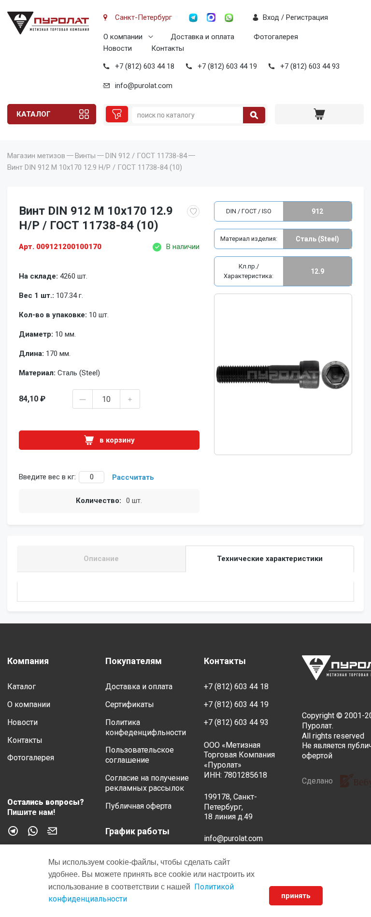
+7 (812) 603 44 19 (227, 66)
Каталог (33, 114)
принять (296, 895)
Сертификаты (129, 704)
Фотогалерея (276, 36)
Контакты (167, 48)
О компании (123, 36)
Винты (85, 155)
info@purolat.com (143, 85)
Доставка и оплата (202, 36)
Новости (117, 48)
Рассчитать (133, 477)
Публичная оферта (138, 806)
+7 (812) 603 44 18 (144, 66)
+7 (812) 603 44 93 (310, 66)
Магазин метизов (36, 155)
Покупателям (133, 661)
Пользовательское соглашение (139, 755)
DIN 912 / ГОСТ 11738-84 (146, 155)
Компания (28, 661)
